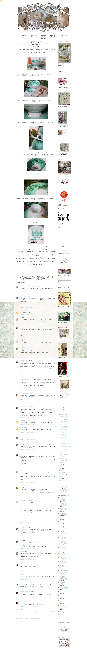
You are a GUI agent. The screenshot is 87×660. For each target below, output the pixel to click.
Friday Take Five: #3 (64, 522)
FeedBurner (67, 253)
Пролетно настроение (64, 588)
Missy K (61, 565)
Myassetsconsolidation (24, 591)
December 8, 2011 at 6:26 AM (27, 571)
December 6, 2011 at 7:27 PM (27, 497)
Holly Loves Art (23, 527)
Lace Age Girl (62, 561)
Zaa (20, 485)
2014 (60, 407)
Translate (68, 72)
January (62, 476)
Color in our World (64, 605)
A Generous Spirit (63, 562)
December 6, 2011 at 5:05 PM (27, 482)
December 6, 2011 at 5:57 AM (27, 372)
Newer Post (19, 611)
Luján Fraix (62, 517)
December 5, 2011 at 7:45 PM (27, 293)
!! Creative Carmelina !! (62, 577)
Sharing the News (64, 454)
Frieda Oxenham (62, 497)
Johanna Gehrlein (23, 360)
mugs (60, 615)
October (62, 458)
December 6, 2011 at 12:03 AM (27, 322)
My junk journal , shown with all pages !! (64, 549)
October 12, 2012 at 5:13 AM (27, 598)
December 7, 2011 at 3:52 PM (27, 537)
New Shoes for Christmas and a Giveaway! (64, 443)
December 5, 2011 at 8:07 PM (27, 307)
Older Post (53, 611)
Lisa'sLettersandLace (24, 406)
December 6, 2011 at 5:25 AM (27, 344)
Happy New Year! (64, 416)
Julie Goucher (22, 310)
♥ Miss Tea (21, 326)
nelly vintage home (64, 587)
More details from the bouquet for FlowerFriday (63, 499)
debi (20, 317)
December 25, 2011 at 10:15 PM (28, 579)
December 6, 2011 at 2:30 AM (27, 337)
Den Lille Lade (62, 547)
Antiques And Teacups (24, 285)
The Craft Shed (62, 595)
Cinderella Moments (64, 503)
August (62, 462)
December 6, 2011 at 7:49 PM (27, 504)
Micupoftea (21, 551)
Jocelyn (21, 540)
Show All (69, 618)
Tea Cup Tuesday (23, 271)
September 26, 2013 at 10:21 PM (28, 606)
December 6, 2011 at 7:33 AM (27, 403)
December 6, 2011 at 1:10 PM (27, 439)
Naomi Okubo (62, 538)
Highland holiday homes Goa (31, 577)
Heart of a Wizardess (64, 508)
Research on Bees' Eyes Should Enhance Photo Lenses (64, 607)
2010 (60, 478)
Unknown (21, 420)
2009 (60, 480)
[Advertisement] (43, 652)
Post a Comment (20, 609)
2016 (60, 403)
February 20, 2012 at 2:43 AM (27, 588)
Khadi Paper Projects (64, 558)
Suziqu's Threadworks (64, 557)
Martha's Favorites (64, 611)
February (62, 474)
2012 (60, 411)
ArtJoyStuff (62, 521)
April (61, 470)
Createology (62, 582)
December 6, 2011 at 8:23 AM (27, 417)
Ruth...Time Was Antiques (25, 393)
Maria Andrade (22, 452)
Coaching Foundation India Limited (28, 582)
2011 (60, 413)
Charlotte (21, 470)
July (61, 464)
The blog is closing (64, 514)
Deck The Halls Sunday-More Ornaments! (63, 439)
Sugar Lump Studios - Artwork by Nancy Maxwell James (64, 525)
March (61, 472)
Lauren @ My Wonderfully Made (26, 442)
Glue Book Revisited (64, 592)
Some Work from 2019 (64, 554)
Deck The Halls (63, 424)
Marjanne (21, 436)
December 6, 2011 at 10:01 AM (27, 432)
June (61, 466)
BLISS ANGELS (62, 541)
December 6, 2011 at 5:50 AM (27, 357)
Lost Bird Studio (63, 591)
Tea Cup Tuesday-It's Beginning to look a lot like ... (65, 448)
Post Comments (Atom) (29, 614)
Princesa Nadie (22, 347)
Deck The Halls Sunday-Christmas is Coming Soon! (64, 431)
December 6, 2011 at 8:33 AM (27, 424)
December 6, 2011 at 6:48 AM (27, 390)
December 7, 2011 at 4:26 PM (27, 548)
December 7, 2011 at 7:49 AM (27, 524)
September (63, 460)
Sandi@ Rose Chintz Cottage (26, 296)
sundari (21, 601)
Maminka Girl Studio (64, 553)
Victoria (21, 563)
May (61, 468)
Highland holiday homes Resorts (27, 576)
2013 (60, 409)
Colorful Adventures (64, 600)
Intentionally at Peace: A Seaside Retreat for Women (63, 543)
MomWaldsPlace (22, 427)
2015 (60, 405)
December (62, 414)
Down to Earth (62, 513)
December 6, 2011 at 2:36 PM (27, 466)
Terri (65, 130)
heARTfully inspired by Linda (64, 532)
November (62, 456)
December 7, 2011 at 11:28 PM (27, 559)
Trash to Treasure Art (63, 571)
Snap (20, 340)
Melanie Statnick (23, 500)
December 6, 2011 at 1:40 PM (27, 449)
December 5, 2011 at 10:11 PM (27, 314)
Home (36, 611)
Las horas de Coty (63, 518)
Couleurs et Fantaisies (62, 614)
